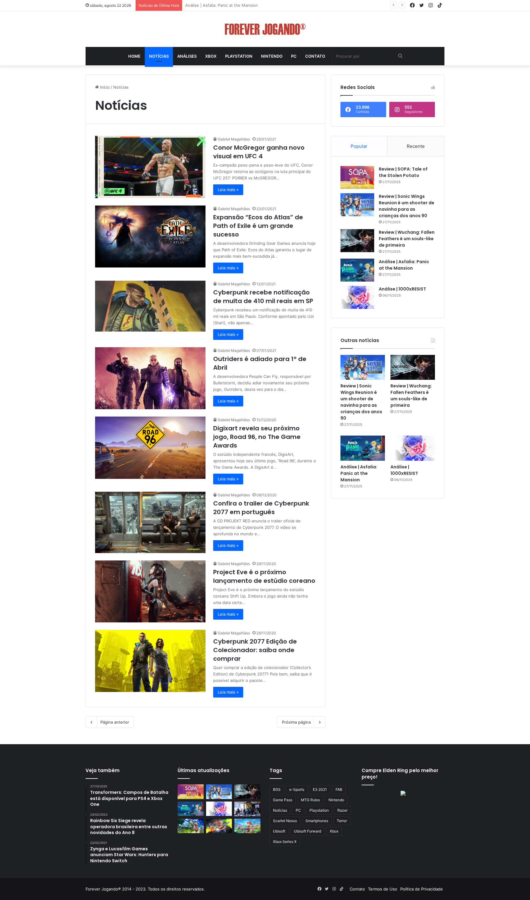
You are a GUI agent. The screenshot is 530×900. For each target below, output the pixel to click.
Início (104, 87)
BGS (277, 789)
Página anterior (114, 722)
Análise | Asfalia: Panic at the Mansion (404, 265)
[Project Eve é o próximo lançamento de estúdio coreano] (150, 591)
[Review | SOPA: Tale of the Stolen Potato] (357, 177)
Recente (416, 146)
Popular (359, 146)
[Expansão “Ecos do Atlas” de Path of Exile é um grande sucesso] (150, 237)
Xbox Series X (285, 841)
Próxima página (296, 722)
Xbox (211, 56)
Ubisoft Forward (307, 831)
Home (134, 56)
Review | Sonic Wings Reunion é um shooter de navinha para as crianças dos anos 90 (406, 206)
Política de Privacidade (421, 889)
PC (294, 56)
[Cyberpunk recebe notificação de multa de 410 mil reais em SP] (150, 306)
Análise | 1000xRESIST (206, 5)
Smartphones (316, 820)
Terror (342, 820)
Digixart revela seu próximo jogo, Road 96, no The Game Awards (257, 437)
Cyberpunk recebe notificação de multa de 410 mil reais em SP (263, 296)
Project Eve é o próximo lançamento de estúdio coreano (264, 576)
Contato (315, 56)
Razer (342, 810)
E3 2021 (320, 789)
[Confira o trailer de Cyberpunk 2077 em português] (150, 522)
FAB (339, 789)
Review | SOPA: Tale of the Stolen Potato (403, 172)
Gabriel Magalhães (234, 139)
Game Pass (282, 800)
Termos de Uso (382, 889)
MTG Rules (310, 800)
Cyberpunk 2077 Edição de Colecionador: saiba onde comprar (255, 650)
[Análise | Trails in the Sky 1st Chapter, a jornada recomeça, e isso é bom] (191, 826)
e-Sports (296, 789)
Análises (187, 56)
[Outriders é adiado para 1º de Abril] (150, 378)
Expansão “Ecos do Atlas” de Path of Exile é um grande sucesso (258, 226)
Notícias (159, 56)
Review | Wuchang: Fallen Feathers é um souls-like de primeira (407, 238)
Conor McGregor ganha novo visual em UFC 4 (259, 151)
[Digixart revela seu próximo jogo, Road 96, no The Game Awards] (150, 448)
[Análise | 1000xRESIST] (357, 297)
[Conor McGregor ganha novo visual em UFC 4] (150, 167)
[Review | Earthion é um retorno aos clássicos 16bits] (219, 826)
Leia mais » (228, 189)
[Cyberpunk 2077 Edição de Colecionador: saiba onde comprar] (150, 661)
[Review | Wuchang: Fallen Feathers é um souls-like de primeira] (357, 240)
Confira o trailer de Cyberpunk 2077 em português (261, 507)
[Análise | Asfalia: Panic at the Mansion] (357, 270)
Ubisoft (279, 831)
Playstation (238, 56)
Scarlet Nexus (285, 820)
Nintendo (271, 56)
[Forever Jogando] (265, 29)
